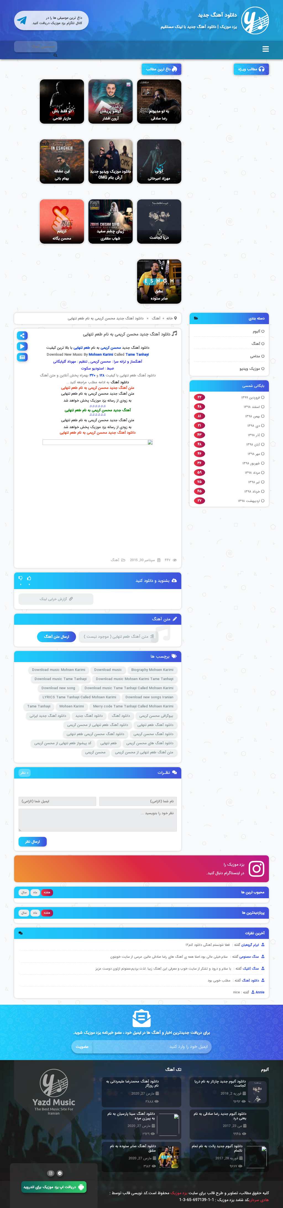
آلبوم (256, 331)
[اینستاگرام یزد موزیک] (50, 1173)
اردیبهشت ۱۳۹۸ (249, 501)
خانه (169, 318)
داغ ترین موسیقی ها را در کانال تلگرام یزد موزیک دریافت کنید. (57, 20)
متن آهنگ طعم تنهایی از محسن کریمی (144, 752)
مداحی (255, 356)
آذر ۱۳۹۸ (254, 435)
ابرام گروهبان (250, 944)
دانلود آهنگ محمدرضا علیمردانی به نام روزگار (130, 1084)
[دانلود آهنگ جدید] (255, 20)
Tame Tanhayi (137, 355)
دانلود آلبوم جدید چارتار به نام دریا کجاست (220, 1084)
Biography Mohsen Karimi (152, 670)
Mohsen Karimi (101, 355)
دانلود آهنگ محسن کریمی (153, 734)
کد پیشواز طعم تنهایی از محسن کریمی (62, 743)
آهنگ (255, 344)
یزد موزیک (178, 1193)
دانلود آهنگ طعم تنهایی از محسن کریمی (97, 725)
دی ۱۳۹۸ (253, 425)
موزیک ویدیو (250, 369)
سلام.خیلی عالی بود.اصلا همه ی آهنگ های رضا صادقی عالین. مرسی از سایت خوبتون (169, 956)
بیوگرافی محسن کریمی (156, 716)
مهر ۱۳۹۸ (254, 454)
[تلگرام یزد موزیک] (60, 1173)
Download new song (58, 688)
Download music (108, 670)
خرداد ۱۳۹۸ (252, 491)
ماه (35, 892)
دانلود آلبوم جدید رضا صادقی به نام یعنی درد (218, 1116)
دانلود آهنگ (120, 382)
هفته (47, 892)
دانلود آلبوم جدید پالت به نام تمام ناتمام (217, 1148)
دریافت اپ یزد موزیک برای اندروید (49, 1187)
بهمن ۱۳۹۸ (252, 416)
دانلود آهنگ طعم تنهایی (155, 725)
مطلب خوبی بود (219, 980)
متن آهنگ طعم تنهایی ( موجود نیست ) (116, 637)
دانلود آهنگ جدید (217, 15)
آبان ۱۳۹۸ (253, 444)
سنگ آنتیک (251, 968)
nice (236, 992)
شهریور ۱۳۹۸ (251, 463)
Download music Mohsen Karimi (58, 670)
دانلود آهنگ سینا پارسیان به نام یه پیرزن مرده (131, 1116)
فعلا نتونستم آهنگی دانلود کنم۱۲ (207, 944)
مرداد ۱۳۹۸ (252, 472)
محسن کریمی (111, 348)
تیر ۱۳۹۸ (254, 482)
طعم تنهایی (108, 743)
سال (24, 892)
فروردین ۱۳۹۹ (250, 397)
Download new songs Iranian (149, 697)
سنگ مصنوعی (249, 956)
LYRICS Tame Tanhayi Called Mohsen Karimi (79, 697)
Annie (259, 992)
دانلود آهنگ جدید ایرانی (48, 716)
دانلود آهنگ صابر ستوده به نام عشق (133, 1148)
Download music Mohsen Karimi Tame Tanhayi (134, 679)
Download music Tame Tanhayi (61, 679)
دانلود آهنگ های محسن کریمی (149, 743)
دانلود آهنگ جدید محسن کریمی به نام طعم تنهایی (126, 334)
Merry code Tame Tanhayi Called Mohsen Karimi (133, 706)
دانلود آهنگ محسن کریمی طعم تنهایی (95, 734)
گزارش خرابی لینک (53, 599)
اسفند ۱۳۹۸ (252, 407)
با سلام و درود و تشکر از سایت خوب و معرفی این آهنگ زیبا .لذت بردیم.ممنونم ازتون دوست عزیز (163, 968)
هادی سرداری (259, 1200)
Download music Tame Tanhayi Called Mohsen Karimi (129, 688)
